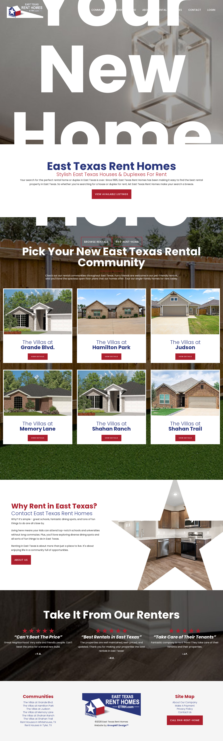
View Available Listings (111, 194)
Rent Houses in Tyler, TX (38, 725)
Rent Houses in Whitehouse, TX (38, 722)
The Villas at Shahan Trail (38, 718)
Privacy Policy (185, 709)
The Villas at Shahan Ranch (38, 715)
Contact (194, 10)
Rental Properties (169, 10)
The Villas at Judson (38, 709)
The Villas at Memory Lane (38, 712)
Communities (100, 10)
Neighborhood (125, 10)
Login (211, 10)
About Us (21, 560)
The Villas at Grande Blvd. (38, 702)
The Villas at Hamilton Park (38, 705)
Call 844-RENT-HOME (185, 720)
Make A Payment (185, 705)
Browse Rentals (96, 242)
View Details (37, 356)
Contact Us (184, 712)
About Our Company (184, 702)
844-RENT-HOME (127, 242)
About (146, 10)
